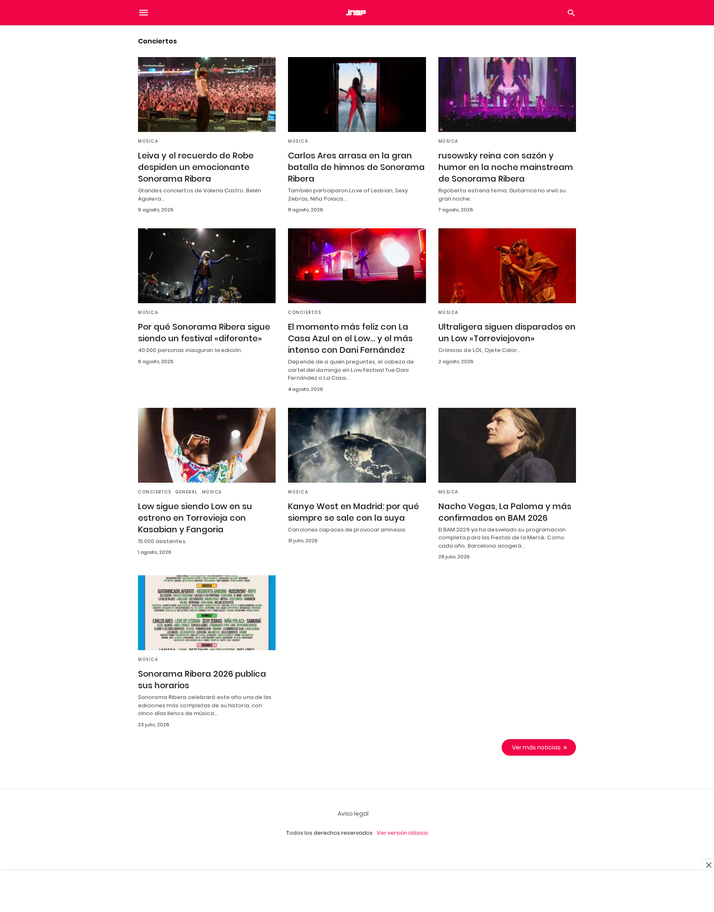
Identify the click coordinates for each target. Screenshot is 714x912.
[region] (357, 892)
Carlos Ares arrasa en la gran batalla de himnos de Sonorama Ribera (356, 167)
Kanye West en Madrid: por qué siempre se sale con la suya (353, 512)
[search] (571, 12)
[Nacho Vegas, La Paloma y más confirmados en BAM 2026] (507, 445)
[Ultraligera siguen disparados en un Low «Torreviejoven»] (507, 265)
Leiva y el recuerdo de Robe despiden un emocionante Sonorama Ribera (196, 167)
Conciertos (304, 312)
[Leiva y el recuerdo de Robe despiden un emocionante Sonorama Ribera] (207, 94)
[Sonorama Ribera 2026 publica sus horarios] (207, 612)
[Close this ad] (708, 865)
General (186, 492)
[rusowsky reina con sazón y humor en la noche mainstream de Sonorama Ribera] (507, 94)
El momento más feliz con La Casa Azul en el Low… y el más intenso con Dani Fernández (350, 338)
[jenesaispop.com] (356, 12)
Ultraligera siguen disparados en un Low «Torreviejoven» (507, 332)
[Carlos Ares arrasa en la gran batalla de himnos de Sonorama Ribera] (357, 94)
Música (148, 141)
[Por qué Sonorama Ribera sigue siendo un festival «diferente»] (207, 265)
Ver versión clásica (402, 833)
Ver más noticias (536, 747)
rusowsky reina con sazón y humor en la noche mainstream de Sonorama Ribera (505, 167)
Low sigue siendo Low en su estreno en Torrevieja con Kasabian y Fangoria (195, 517)
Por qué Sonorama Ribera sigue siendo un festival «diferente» (204, 332)
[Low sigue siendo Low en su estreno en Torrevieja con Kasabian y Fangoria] (207, 445)
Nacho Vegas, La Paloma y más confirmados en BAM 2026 (504, 512)
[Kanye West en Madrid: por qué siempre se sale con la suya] (357, 445)
